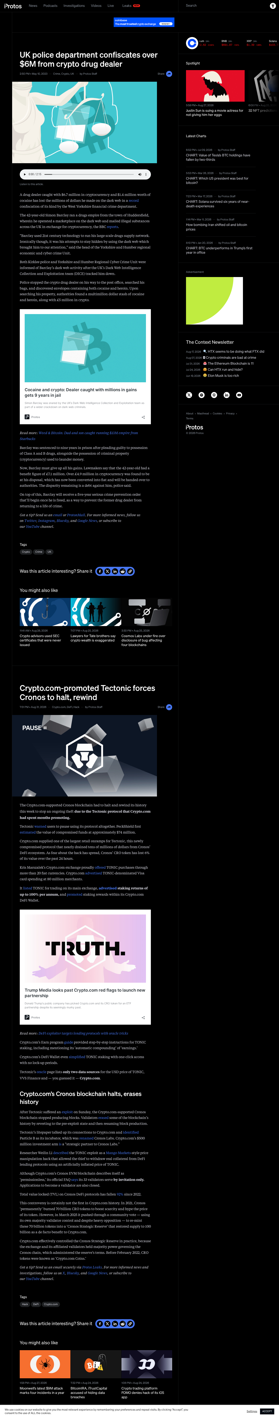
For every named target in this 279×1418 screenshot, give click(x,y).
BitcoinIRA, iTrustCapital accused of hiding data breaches (89, 1383)
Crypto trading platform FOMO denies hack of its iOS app (142, 1383)
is (60, 1135)
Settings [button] (252, 1411)
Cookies (217, 404)
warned (40, 817)
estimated (28, 823)
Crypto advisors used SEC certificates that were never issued (40, 631)
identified (131, 1123)
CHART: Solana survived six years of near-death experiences (217, 194)
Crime (56, 64)
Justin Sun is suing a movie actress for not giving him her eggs (214, 103)
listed (27, 879)
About (189, 404)
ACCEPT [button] (267, 1411)
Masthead (203, 404)
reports (112, 217)
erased (103, 1108)
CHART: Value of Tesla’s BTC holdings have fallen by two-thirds (218, 148)
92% (120, 1185)
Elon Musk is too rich (223, 366)
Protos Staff (90, 64)
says (74, 1170)
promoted (74, 885)
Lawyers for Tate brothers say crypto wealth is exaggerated (93, 629)
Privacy (230, 404)
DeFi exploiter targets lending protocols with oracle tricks (83, 1024)
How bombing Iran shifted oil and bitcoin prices (216, 218)
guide (68, 1033)
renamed (86, 1129)
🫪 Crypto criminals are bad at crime (229, 348)
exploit (67, 1102)
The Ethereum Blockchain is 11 (230, 354)
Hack (76, 697)
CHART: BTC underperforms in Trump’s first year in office (219, 241)
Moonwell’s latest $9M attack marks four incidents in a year (42, 1381)
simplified (77, 1047)
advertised (93, 864)
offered (100, 858)
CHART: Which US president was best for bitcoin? (217, 171)
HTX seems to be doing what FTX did (235, 342)
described (61, 1143)
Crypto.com (59, 697)
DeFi (69, 697)
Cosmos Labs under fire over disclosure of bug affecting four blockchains (143, 631)
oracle (41, 1062)
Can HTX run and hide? (225, 360)
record (134, 191)
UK (72, 64)
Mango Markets (118, 1143)
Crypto (65, 64)
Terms (189, 409)
